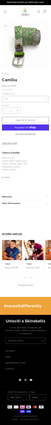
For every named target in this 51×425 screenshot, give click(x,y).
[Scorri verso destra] (31, 278)
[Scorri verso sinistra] (20, 278)
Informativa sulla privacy (29, 419)
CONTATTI (10, 369)
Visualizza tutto (25, 285)
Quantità (5, 105)
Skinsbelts (24, 416)
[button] (5, 11)
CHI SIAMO (10, 351)
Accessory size (8, 94)
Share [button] (7, 177)
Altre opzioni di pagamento (25, 134)
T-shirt (7, 264)
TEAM (7, 357)
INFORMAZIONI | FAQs (15, 363)
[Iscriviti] (43, 341)
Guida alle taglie (9, 143)
